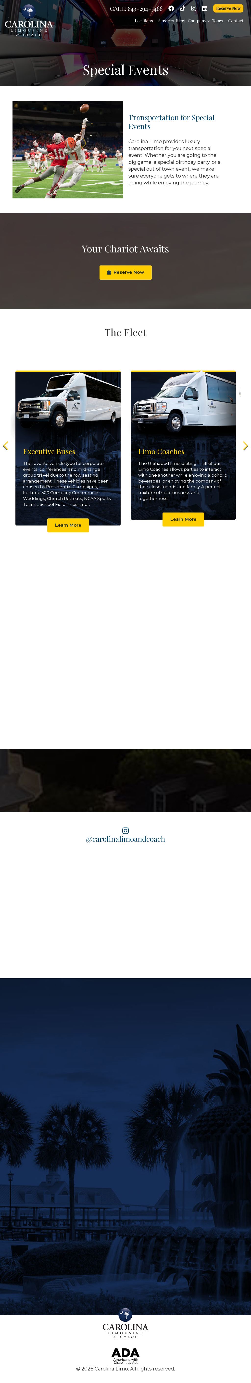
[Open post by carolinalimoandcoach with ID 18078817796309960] (30, 942)
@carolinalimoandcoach (125, 838)
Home (52, 1003)
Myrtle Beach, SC (189, 1099)
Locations (144, 20)
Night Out (97, 1084)
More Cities (182, 1121)
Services (166, 20)
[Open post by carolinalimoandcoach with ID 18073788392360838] (125, 942)
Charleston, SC (186, 1054)
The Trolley (14, 1111)
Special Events (102, 1111)
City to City (97, 1098)
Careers (173, 1003)
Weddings (97, 1043)
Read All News (214, 673)
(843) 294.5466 (154, 1158)
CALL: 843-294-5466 (136, 8)
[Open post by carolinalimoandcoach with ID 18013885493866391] (221, 894)
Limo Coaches (17, 1057)
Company (197, 20)
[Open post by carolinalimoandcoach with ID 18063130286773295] (30, 894)
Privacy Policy (18, 1180)
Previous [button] (6, 445)
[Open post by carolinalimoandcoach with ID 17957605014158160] (221, 942)
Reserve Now (228, 8)
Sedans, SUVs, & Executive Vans (37, 1084)
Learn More (68, 513)
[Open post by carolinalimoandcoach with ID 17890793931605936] (173, 894)
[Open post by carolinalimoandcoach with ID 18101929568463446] (173, 942)
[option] (68, 438)
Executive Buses (20, 1043)
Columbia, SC (185, 1065)
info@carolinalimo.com (163, 1169)
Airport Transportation (110, 1070)
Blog (109, 1003)
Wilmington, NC (188, 1110)
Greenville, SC (185, 1076)
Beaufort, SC (184, 1043)
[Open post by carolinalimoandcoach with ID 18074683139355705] (77, 894)
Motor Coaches (18, 1070)
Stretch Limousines (23, 1098)
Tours (218, 20)
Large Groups (100, 1057)
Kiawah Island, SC (190, 1088)
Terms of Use (17, 1191)
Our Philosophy (20, 1158)
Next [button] (245, 445)
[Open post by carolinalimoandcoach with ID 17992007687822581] (77, 942)
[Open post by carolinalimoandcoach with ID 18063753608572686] (125, 894)
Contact (235, 20)
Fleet (181, 20)
